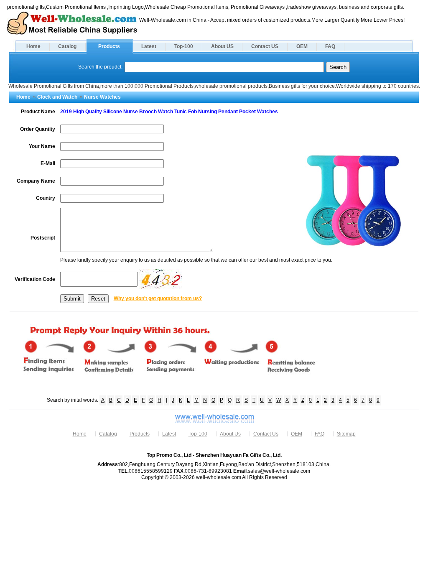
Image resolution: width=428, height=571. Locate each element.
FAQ (330, 46)
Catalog (67, 46)
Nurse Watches (102, 97)
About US (222, 46)
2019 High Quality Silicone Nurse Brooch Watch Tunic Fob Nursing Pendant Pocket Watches (169, 112)
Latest (148, 46)
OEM (302, 46)
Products (109, 46)
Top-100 (183, 46)
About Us (230, 433)
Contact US (264, 46)
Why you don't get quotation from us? (158, 298)
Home (33, 46)
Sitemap (346, 433)
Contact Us (265, 433)
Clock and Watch (57, 97)
